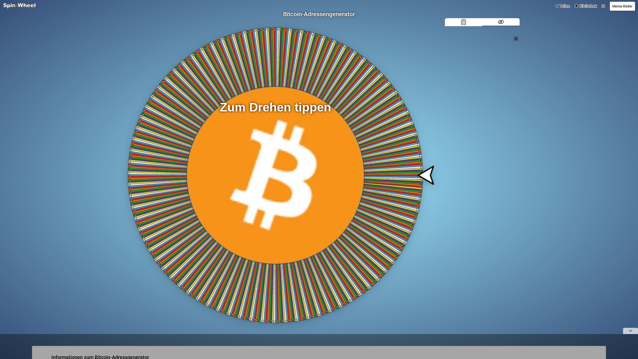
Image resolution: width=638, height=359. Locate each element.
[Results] (463, 22)
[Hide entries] (501, 22)
